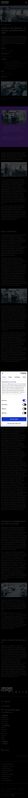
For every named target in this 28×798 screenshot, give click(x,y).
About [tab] (24, 377)
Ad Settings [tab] (17, 377)
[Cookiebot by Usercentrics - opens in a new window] (20, 373)
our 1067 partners (10, 384)
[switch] (24, 405)
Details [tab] (10, 377)
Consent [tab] (4, 377)
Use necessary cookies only (14, 423)
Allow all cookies (14, 419)
